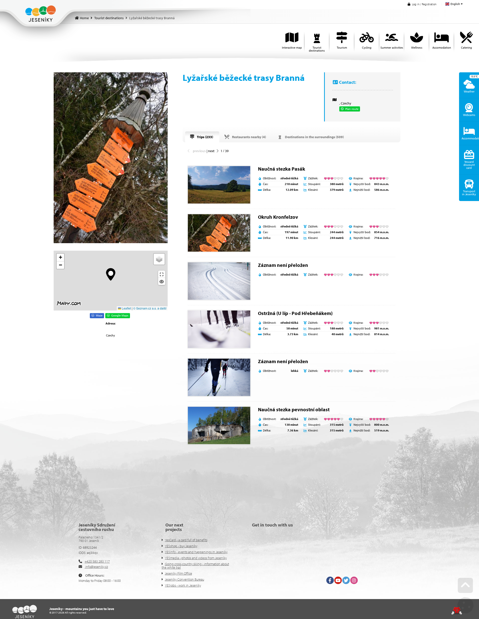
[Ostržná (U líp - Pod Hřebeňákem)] (219, 329)
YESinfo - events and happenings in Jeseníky (196, 552)
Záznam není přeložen (283, 265)
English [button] (455, 4)
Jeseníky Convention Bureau (184, 579)
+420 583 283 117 (97, 561)
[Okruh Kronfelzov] (219, 233)
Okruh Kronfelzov (278, 217)
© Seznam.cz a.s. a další (149, 308)
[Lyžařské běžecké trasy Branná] (111, 157)
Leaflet (126, 308)
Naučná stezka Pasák (281, 169)
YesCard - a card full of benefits (186, 540)
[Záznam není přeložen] (219, 281)
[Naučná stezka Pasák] (219, 185)
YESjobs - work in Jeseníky (183, 585)
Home (40, 13)
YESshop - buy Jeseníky (181, 546)
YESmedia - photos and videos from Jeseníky (196, 558)
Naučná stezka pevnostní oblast (294, 409)
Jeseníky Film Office (178, 573)
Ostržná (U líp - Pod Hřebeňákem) (295, 313)
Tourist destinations (109, 18)
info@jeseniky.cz (96, 566)
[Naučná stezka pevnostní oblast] (219, 425)
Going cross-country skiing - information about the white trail (195, 566)
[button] (422, 4)
